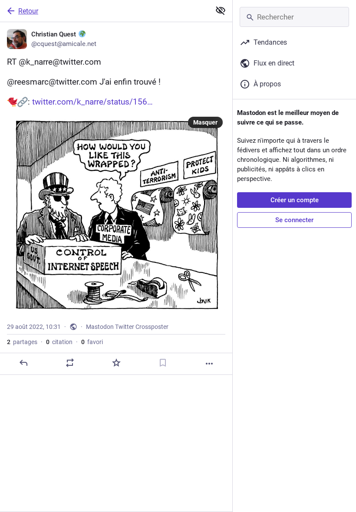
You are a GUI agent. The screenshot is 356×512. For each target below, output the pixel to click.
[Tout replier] (220, 10)
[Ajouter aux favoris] (116, 363)
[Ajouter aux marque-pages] (163, 363)
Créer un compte (294, 200)
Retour (28, 11)
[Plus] (209, 363)
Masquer (205, 122)
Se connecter (294, 220)
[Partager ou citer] (70, 363)
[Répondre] (23, 363)
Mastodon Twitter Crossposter (127, 326)
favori (92, 341)
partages (22, 341)
